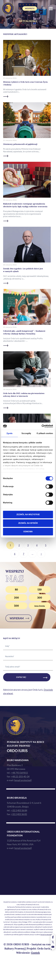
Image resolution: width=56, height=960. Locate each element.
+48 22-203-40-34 (20, 776)
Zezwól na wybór (28, 523)
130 (40, 589)
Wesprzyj (29, 8)
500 (16, 605)
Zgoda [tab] (9, 433)
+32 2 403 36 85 (19, 814)
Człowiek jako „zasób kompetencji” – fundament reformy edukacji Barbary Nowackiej (24, 332)
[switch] (49, 486)
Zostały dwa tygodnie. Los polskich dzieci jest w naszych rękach (23, 270)
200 (16, 597)
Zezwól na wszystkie (28, 514)
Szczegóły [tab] (26, 433)
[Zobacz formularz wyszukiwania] (44, 8)
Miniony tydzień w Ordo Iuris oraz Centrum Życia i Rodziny (25, 83)
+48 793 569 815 (19, 772)
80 (16, 589)
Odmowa (28, 531)
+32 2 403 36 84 (19, 810)
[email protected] (46, 934)
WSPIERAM (17, 618)
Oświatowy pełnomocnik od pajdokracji (20, 144)
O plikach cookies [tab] (45, 433)
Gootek (35, 952)
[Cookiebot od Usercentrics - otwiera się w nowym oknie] (41, 426)
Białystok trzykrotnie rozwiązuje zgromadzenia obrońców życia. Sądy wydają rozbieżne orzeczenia (25, 205)
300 (39, 597)
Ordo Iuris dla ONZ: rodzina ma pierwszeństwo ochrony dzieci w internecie (23, 394)
